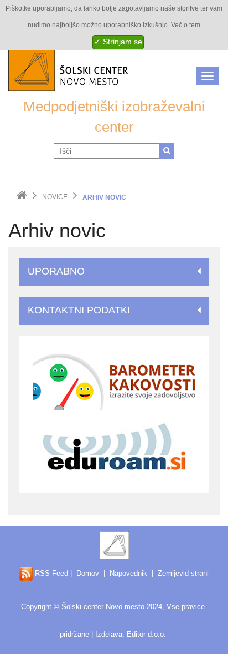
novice (55, 197)
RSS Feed (50, 573)
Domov (87, 573)
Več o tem (185, 25)
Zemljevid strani (183, 573)
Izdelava (108, 634)
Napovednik (128, 573)
